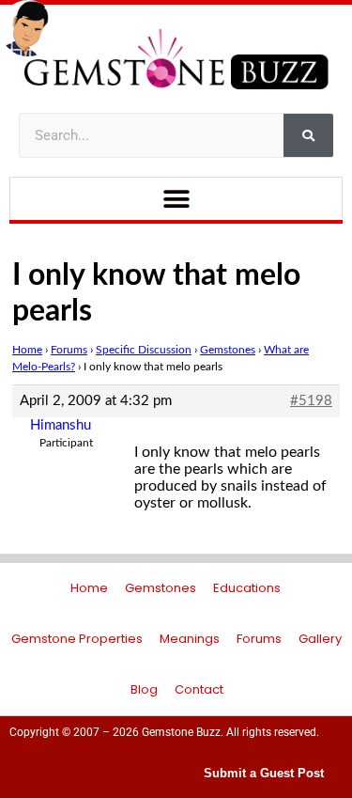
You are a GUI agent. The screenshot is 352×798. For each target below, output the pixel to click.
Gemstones (227, 349)
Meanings (190, 639)
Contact (199, 689)
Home (27, 349)
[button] (176, 199)
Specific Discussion (143, 349)
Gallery (320, 639)
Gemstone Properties (77, 639)
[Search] (308, 135)
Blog (144, 689)
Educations (247, 588)
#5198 (311, 401)
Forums (69, 349)
